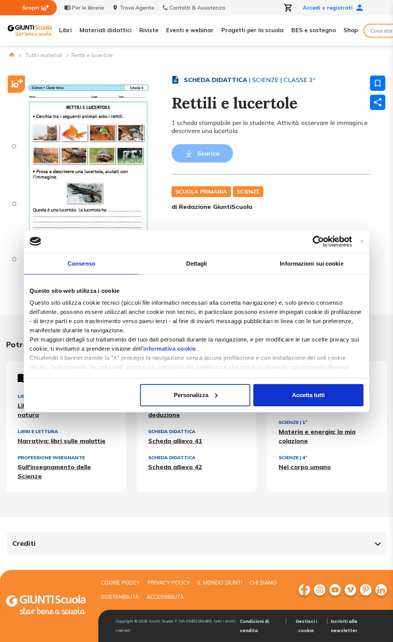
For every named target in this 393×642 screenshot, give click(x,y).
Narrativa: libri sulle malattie (62, 441)
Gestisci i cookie (306, 625)
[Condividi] (377, 102)
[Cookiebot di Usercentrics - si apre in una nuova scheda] (318, 241)
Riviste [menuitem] (149, 30)
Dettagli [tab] (196, 263)
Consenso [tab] (81, 263)
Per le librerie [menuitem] (88, 8)
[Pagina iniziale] (11, 55)
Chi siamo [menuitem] (263, 582)
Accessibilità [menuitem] (165, 596)
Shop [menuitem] (350, 30)
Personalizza (191, 395)
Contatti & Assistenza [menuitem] (197, 8)
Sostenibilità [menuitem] (120, 596)
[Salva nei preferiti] (377, 83)
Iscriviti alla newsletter (344, 625)
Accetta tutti (308, 395)
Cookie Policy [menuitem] (120, 582)
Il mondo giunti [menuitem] (220, 582)
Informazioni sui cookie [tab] (311, 263)
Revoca (339, 367)
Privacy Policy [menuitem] (169, 582)
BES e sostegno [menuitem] (313, 30)
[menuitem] (304, 590)
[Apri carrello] (288, 7)
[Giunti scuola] (46, 606)
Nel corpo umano (305, 467)
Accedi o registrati (328, 7)
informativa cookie (169, 348)
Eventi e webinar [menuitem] (190, 30)
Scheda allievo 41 (175, 441)
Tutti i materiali (43, 55)
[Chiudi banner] (362, 241)
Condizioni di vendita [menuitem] (254, 625)
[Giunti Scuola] (29, 30)
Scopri (30, 7)
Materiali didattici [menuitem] (105, 30)
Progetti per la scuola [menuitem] (252, 30)
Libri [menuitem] (65, 30)
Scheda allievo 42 (175, 467)
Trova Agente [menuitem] (137, 8)
